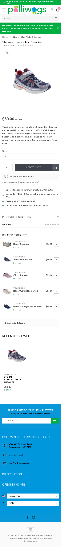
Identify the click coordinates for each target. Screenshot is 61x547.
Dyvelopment (30, 541)
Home (5, 37)
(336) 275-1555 (15, 454)
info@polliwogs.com (18, 463)
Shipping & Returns (14, 323)
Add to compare (9, 182)
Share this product (28, 182)
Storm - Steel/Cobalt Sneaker (27, 37)
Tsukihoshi (8, 45)
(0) (31, 45)
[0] (57, 10)
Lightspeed (25, 538)
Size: (5, 151)
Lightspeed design (41, 538)
